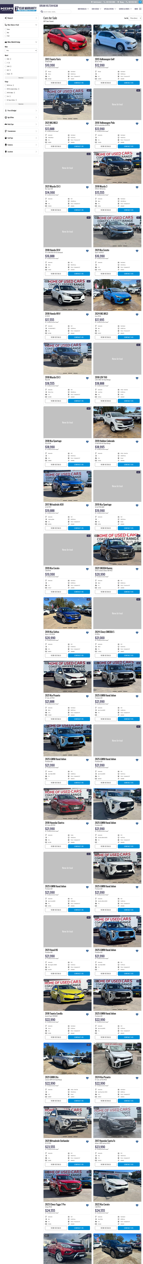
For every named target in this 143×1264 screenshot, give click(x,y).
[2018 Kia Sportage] (68, 422)
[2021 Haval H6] (68, 931)
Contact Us (79, 83)
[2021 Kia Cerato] (117, 231)
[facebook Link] (140, 2)
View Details (56, 83)
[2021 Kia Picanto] (68, 677)
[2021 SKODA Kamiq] (117, 549)
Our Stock (95, 9)
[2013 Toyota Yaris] (68, 40)
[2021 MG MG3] (68, 104)
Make (6, 47)
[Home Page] (19, 9)
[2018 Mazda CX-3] (68, 358)
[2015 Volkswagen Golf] (117, 40)
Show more (21, 77)
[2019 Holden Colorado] (117, 422)
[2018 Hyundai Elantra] (68, 804)
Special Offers (109, 9)
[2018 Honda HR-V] (68, 295)
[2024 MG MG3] (117, 295)
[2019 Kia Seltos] (68, 613)
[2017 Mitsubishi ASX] (68, 486)
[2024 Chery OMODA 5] (117, 613)
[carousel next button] (89, 40)
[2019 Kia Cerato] (68, 549)
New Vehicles (82, 9)
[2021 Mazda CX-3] (68, 168)
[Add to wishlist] (87, 60)
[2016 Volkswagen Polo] (117, 104)
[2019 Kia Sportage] (117, 486)
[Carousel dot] (59, 118)
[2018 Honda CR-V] (68, 231)
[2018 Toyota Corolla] (68, 995)
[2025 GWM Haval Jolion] (117, 677)
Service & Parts (124, 9)
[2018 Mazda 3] (117, 168)
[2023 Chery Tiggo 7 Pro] (68, 1186)
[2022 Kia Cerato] (117, 1186)
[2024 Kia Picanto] (117, 1058)
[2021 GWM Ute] (68, 1058)
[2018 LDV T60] (117, 358)
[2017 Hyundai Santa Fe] (117, 1122)
